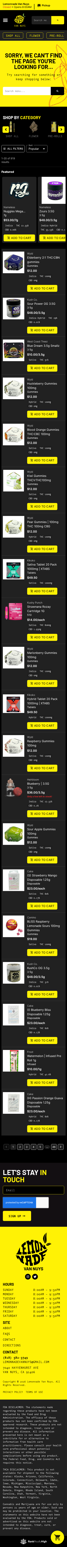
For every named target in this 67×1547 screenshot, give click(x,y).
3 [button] (27, 1146)
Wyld (30, 253)
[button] (27, 6)
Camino (31, 917)
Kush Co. (32, 299)
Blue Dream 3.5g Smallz (43, 345)
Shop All (13, 35)
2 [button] (20, 1146)
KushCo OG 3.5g (38, 968)
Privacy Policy (13, 1391)
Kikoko (31, 560)
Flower (34, 35)
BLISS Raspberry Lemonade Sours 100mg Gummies (43, 926)
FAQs (6, 1333)
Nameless (9, 207)
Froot (30, 1051)
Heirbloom (33, 779)
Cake (30, 871)
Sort (31, 145)
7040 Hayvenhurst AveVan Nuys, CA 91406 (21, 1369)
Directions (12, 1345)
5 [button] (40, 1146)
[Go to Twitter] (35, 1277)
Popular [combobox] (34, 148)
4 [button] (33, 1146)
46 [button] (54, 1146)
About (7, 1328)
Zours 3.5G (46, 211)
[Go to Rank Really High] (33, 1541)
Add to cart (21, 238)
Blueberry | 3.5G (38, 783)
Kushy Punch (34, 602)
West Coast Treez (37, 341)
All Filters (15, 148)
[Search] (57, 20)
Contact (9, 1339)
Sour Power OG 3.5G (41, 303)
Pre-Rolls (55, 136)
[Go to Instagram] (28, 1277)
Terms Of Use (34, 1391)
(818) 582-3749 (15, 1357)
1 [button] (13, 1146)
